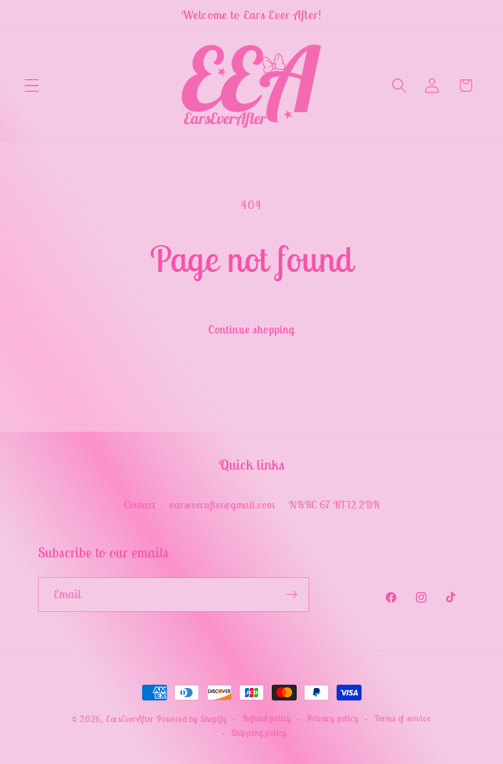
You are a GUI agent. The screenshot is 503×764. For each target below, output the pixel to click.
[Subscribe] (291, 595)
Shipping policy (259, 732)
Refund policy (266, 718)
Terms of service (402, 718)
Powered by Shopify (192, 719)
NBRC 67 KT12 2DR (334, 504)
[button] (31, 85)
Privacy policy (332, 718)
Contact (140, 504)
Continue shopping (251, 329)
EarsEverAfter (130, 719)
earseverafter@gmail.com (222, 504)
